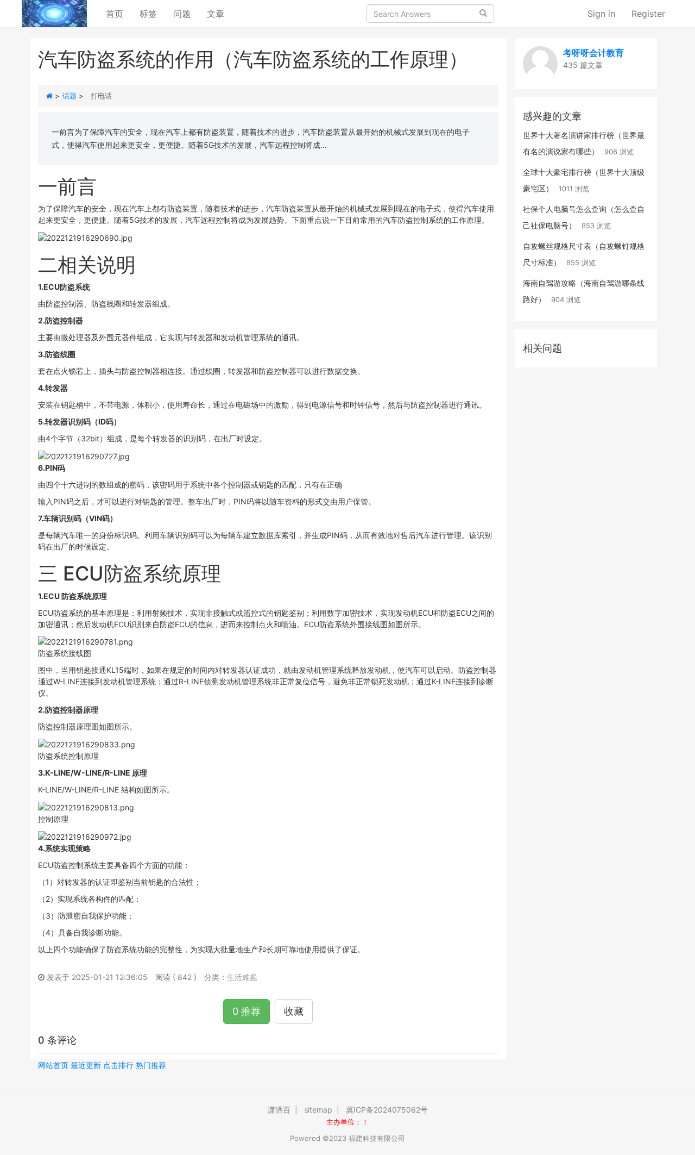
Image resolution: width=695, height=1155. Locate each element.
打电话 (101, 95)
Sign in (601, 13)
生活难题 (242, 977)
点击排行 (118, 1065)
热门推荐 (151, 1065)
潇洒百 (279, 1109)
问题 (182, 13)
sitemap (318, 1109)
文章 (215, 13)
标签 (148, 13)
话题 (69, 95)
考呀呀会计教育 (593, 52)
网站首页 (53, 1065)
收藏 (294, 1011)
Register (648, 13)
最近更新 (86, 1065)
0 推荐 (246, 1011)
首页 (118, 13)
